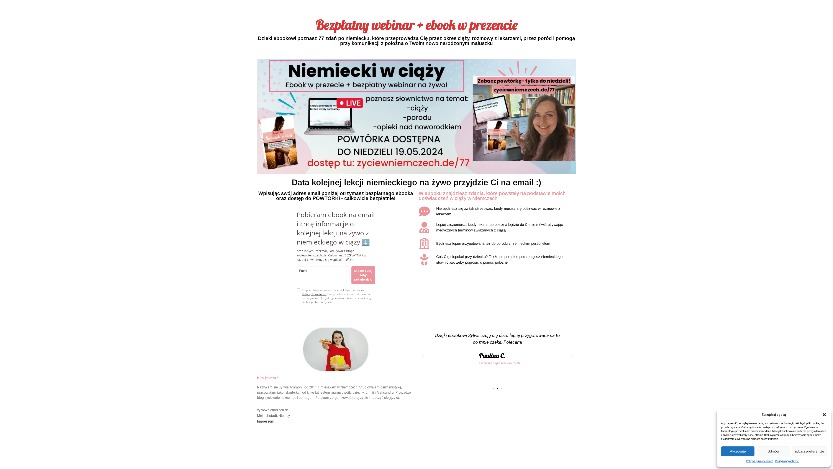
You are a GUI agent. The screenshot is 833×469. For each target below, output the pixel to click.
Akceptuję (738, 451)
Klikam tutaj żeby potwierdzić (363, 275)
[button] (824, 415)
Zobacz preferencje (809, 451)
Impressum (265, 421)
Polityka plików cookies (759, 461)
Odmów (773, 451)
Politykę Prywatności (314, 294)
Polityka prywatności (787, 461)
